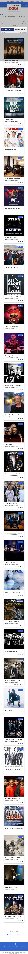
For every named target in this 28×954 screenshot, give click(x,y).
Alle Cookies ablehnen (20, 29)
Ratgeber (5, 946)
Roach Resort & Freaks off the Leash (13, 385)
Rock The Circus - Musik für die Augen (13, 828)
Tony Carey (8, 444)
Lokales (13, 946)
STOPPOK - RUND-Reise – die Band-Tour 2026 (14, 799)
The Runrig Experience (12, 267)
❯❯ (20, 934)
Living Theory (9, 119)
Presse (9, 946)
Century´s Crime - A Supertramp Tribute (11, 503)
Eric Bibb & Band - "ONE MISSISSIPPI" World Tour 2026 (12, 858)
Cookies (17, 949)
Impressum (22, 946)
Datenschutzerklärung (22, 32)
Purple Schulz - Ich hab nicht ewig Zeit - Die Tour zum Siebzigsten (13, 415)
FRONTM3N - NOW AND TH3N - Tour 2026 (14, 917)
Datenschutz (11, 949)
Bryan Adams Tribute (11, 887)
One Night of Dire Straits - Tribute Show (13, 208)
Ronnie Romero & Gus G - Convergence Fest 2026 (13, 474)
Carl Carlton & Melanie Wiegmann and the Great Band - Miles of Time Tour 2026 (13, 622)
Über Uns (17, 946)
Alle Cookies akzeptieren (7, 29)
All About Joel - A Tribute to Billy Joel (13, 297)
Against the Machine (11, 651)
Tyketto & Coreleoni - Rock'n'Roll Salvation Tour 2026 (13, 326)
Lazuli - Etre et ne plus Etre (13, 592)
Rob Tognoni (9, 356)
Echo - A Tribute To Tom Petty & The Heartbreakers (14, 740)
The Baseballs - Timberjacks (13, 90)
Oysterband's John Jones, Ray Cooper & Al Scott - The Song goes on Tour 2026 (13, 533)
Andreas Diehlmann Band (13, 178)
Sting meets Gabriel (11, 237)
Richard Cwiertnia (10, 149)
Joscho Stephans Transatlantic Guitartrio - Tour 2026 (14, 563)
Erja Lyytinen (9, 710)
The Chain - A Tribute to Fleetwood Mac (12, 769)
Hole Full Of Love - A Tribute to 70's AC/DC (13, 681)
